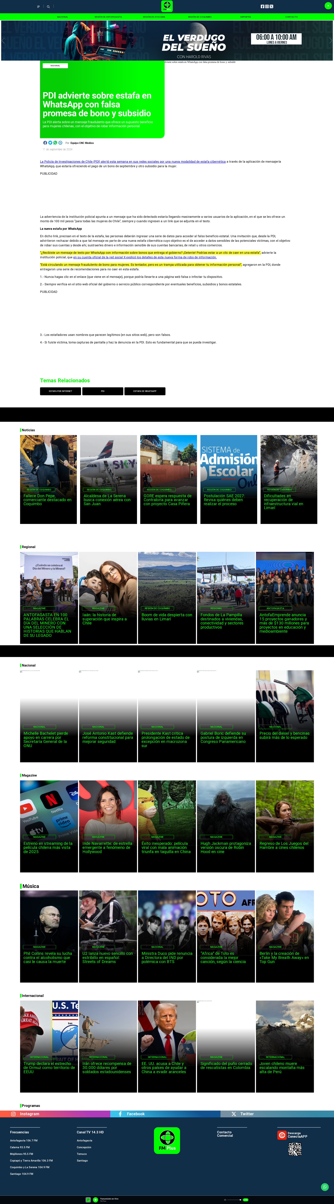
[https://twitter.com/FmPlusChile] (234, 1114)
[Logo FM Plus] (167, 6)
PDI (103, 391)
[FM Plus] (38, 9)
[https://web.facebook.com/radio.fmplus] (120, 1114)
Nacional (55, 66)
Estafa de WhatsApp (144, 391)
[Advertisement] (167, 413)
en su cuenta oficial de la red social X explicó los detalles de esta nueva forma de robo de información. (145, 257)
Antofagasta (275, 608)
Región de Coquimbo (39, 489)
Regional (216, 608)
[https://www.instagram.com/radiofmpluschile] (13, 1114)
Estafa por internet (60, 391)
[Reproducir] (328, 5)
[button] (3, 41)
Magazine (39, 608)
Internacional (39, 1057)
